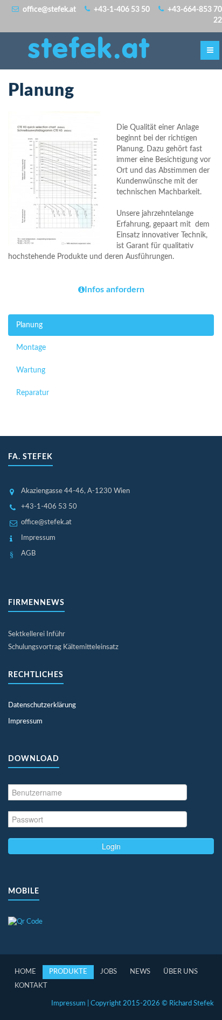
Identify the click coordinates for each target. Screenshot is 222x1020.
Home (25, 971)
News (140, 971)
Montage (31, 347)
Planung (29, 325)
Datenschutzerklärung (42, 705)
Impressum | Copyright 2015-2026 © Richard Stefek (132, 1003)
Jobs (108, 971)
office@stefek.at (46, 522)
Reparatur (32, 393)
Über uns (180, 971)
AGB (28, 553)
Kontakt (31, 985)
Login (111, 846)
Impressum (38, 537)
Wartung (30, 370)
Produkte (68, 971)
